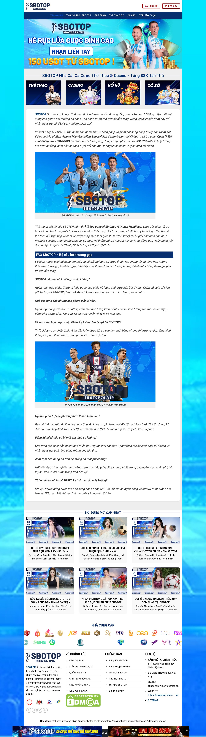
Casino (131, 15)
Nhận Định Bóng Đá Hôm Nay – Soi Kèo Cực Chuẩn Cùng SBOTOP (103, 601)
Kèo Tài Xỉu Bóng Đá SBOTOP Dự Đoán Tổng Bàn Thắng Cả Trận (50, 601)
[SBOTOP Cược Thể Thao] (57, 731)
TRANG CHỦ (56, 15)
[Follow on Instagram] (34, 710)
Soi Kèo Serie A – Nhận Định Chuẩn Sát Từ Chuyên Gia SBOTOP (155, 550)
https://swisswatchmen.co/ (163, 695)
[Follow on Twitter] (39, 710)
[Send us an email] (45, 710)
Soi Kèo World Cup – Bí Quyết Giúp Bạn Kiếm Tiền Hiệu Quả (50, 550)
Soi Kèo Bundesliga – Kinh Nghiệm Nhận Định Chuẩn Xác (103, 550)
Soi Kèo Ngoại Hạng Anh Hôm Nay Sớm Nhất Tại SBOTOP (156, 601)
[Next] (175, 44)
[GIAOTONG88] (148, 731)
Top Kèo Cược (147, 15)
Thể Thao (100, 15)
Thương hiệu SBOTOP (78, 15)
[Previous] (30, 44)
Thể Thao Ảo (116, 15)
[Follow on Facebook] (28, 710)
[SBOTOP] (38, 6)
